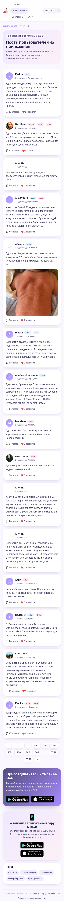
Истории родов (15, 878)
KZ (52, 10)
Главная (16, 4)
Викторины (18, 16)
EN (58, 10)
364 (54, 745)
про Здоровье (35, 878)
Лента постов (19, 10)
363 (45, 745)
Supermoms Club (10, 26)
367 (28, 752)
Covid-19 (12, 872)
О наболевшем (29, 872)
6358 (53, 752)
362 (36, 745)
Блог (30, 16)
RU (46, 10)
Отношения (46, 872)
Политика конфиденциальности (45, 894)
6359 (28, 759)
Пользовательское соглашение (32, 898)
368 (37, 752)
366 (19, 752)
